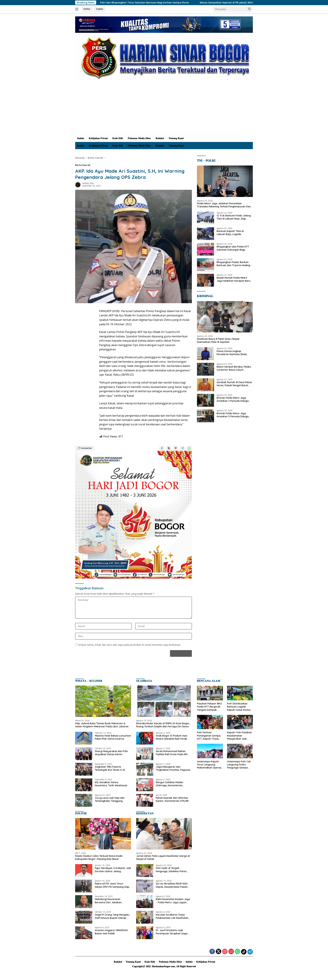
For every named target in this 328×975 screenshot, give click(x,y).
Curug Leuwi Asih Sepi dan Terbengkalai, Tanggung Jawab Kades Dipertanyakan (111, 799)
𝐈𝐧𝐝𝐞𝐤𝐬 (80, 138)
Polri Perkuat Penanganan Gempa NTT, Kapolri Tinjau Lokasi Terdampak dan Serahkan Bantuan (208, 735)
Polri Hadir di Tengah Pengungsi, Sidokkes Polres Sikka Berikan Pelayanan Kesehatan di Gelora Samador (173, 870)
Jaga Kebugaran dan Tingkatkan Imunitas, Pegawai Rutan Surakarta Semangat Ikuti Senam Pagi (173, 768)
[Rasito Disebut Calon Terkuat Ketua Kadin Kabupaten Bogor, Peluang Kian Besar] (103, 833)
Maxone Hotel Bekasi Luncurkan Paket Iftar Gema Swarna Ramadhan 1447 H (113, 737)
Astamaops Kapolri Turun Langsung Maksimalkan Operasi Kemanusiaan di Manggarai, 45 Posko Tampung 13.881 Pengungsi (209, 764)
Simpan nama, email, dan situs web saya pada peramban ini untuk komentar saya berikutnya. (129, 644)
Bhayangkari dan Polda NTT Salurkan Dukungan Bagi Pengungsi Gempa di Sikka (233, 248)
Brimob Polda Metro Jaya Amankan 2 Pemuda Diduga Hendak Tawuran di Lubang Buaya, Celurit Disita (233, 399)
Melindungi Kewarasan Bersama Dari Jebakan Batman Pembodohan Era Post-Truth (110, 901)
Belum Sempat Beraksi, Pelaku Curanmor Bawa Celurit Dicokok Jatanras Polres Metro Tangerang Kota (234, 368)
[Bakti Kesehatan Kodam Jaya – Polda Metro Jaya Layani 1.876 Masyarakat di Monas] (144, 901)
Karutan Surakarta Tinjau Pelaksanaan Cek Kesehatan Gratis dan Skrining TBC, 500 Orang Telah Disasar (172, 916)
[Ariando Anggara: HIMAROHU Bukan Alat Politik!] (83, 932)
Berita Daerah (82, 165)
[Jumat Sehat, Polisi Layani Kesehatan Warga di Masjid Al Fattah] (164, 833)
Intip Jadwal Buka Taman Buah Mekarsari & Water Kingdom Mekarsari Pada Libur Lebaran (101, 725)
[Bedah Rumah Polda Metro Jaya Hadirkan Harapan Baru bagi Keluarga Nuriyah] (205, 280)
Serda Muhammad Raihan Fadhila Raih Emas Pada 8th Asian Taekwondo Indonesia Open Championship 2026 (172, 753)
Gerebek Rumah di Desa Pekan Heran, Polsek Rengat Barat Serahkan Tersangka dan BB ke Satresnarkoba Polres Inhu (235, 384)
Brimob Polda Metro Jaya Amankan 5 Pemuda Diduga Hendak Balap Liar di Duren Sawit (233, 415)
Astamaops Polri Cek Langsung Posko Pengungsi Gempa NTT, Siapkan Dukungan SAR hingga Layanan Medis (239, 764)
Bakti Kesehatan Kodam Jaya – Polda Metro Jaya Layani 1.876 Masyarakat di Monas (173, 901)
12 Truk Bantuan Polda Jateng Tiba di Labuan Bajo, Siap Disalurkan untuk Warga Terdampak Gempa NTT (234, 217)
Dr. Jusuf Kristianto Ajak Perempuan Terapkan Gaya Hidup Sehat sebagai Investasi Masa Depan (173, 932)
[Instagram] (225, 952)
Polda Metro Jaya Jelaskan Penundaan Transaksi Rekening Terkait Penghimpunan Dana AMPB (224, 205)
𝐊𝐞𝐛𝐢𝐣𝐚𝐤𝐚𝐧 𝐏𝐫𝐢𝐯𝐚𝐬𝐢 (98, 138)
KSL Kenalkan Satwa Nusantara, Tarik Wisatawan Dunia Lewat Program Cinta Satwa (111, 784)
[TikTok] (244, 952)
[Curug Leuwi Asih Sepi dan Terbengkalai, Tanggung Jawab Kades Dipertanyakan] (83, 800)
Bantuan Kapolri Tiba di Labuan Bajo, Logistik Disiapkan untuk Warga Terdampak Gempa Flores (232, 233)
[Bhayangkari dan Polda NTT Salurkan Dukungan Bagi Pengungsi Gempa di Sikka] (205, 249)
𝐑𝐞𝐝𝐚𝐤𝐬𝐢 (160, 138)
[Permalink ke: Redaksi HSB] (78, 184)
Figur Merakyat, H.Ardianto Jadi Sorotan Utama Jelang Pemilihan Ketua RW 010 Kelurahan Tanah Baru (113, 870)
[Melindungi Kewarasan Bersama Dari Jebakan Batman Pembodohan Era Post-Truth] (83, 901)
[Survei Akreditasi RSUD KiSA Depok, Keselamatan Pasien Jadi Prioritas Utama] (144, 886)
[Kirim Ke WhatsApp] (189, 448)
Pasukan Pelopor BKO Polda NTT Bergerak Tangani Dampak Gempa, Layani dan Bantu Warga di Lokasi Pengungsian (209, 706)
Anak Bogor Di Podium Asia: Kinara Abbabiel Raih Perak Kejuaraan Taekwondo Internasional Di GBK (172, 737)
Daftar (87, 9)
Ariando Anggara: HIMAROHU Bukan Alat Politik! (111, 932)
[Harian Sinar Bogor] (164, 57)
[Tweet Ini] (168, 448)
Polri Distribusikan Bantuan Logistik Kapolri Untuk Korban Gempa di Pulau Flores (239, 706)
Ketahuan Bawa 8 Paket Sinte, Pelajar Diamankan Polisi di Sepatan (218, 340)
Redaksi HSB (87, 183)
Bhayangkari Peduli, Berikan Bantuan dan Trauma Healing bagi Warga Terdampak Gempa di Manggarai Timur (233, 264)
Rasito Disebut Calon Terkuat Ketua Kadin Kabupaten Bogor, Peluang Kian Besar (99, 857)
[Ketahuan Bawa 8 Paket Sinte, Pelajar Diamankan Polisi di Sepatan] (225, 317)
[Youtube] (231, 952)
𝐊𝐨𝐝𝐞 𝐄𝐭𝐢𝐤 (117, 138)
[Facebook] (212, 952)
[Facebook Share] (162, 448)
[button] (249, 9)
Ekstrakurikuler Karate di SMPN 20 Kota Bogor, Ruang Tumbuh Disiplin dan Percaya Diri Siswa (163, 725)
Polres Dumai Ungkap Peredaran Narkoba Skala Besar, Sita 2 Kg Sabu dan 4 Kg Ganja (234, 353)
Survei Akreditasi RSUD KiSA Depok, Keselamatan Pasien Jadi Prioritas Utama (172, 885)
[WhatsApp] (237, 952)
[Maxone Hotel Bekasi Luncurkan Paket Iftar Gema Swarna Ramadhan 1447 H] (83, 738)
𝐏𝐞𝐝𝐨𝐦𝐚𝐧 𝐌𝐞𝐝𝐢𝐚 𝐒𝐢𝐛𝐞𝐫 (139, 138)
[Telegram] (250, 952)
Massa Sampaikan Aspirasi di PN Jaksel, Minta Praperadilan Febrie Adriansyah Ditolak (196, 2)
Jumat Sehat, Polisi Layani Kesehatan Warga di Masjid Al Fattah (163, 857)
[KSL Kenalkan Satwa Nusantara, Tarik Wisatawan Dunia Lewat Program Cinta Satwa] (83, 784)
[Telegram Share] (182, 448)
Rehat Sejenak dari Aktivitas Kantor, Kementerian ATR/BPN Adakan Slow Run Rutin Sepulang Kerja (173, 799)
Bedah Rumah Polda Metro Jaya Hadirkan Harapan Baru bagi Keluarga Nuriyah (233, 279)
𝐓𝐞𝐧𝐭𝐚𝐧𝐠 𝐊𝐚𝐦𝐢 (176, 138)
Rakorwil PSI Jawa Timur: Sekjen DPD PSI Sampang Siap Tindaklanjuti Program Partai (112, 885)
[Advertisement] (164, 109)
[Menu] (77, 9)
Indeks (99, 9)
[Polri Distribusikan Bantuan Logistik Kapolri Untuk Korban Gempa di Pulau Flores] (240, 693)
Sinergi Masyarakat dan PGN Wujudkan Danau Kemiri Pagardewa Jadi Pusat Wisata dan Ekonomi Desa (112, 753)
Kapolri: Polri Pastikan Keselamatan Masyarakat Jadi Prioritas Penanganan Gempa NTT (239, 735)
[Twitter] (218, 952)
